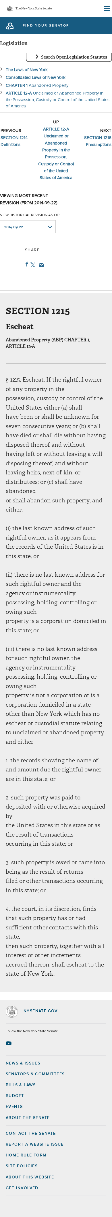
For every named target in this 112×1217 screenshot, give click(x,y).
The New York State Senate (34, 8)
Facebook (25, 264)
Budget (15, 1096)
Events (14, 1107)
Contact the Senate (31, 1134)
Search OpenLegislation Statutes (74, 57)
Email (40, 264)
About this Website (30, 1177)
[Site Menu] (106, 8)
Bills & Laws (21, 1085)
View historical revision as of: (30, 215)
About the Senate (28, 1118)
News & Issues (23, 1063)
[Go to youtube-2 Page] (9, 1043)
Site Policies (22, 1166)
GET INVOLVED (22, 1188)
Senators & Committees (35, 1074)
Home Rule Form (26, 1155)
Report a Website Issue (35, 1144)
